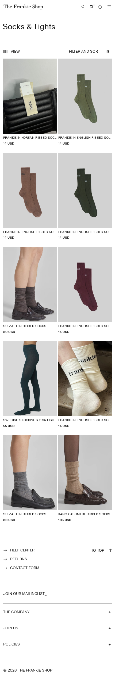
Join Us (10, 628)
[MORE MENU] (109, 7)
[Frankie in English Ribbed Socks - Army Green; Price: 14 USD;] (85, 196)
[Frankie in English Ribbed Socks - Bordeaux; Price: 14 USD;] (85, 290)
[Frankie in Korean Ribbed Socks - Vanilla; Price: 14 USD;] (30, 102)
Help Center (22, 550)
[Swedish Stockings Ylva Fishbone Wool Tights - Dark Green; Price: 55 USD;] (30, 384)
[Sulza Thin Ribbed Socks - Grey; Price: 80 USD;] (30, 478)
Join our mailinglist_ (25, 593)
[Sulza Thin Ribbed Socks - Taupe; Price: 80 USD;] (30, 290)
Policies (11, 644)
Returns (18, 559)
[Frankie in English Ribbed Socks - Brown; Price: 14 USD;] (30, 196)
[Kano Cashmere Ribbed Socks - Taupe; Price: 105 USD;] (85, 478)
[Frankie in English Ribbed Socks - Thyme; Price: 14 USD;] (85, 102)
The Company (16, 611)
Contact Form (24, 567)
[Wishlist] (91, 7)
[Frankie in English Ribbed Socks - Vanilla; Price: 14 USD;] (85, 384)
